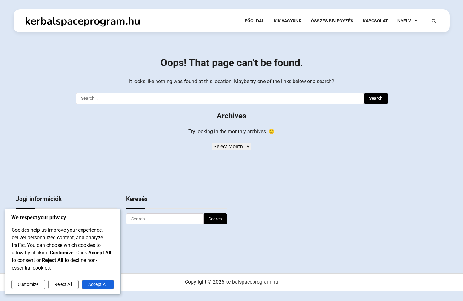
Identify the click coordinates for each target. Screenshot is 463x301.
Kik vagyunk (287, 20)
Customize (28, 284)
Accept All (97, 284)
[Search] (433, 21)
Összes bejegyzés (332, 20)
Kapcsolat (375, 20)
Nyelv (404, 20)
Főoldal (254, 20)
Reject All (63, 284)
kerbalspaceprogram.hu (82, 21)
